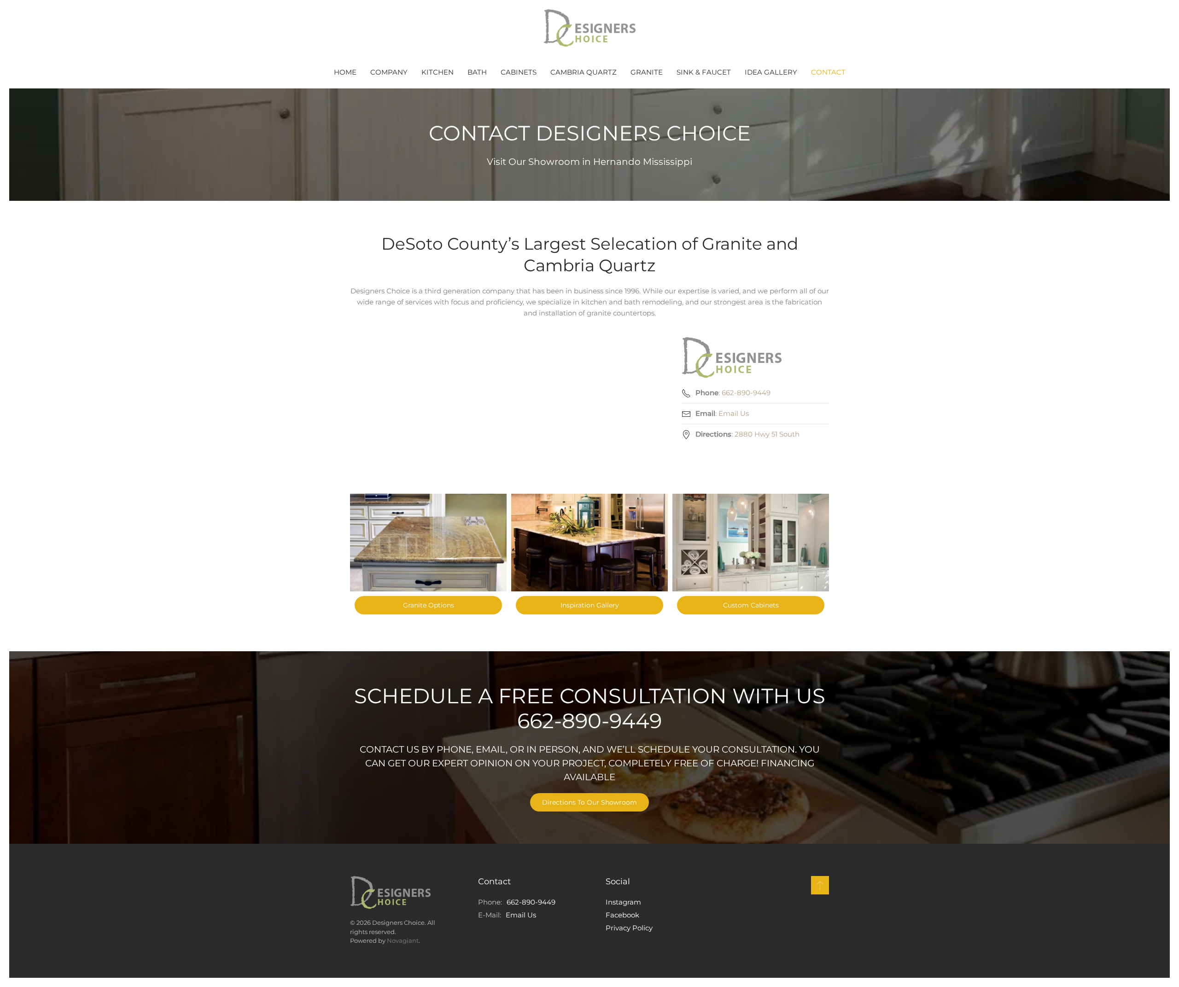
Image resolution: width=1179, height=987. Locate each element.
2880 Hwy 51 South (767, 434)
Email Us (733, 413)
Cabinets (519, 72)
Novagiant (403, 940)
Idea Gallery (771, 72)
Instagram (623, 902)
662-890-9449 (746, 392)
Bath (477, 72)
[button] (820, 885)
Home (345, 72)
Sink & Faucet (704, 72)
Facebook (622, 915)
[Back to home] (589, 28)
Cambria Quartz (583, 72)
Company (389, 72)
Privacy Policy (629, 927)
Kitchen (437, 72)
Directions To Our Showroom (589, 802)
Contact (828, 72)
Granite (646, 72)
